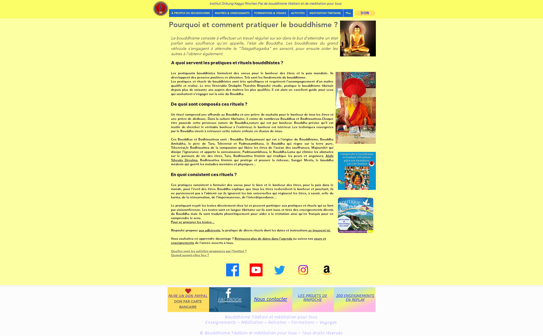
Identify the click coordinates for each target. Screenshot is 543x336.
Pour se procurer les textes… (193, 222)
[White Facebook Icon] (228, 293)
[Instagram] (303, 269)
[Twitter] (279, 269)
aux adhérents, (210, 230)
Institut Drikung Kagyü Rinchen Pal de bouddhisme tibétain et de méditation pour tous (275, 3)
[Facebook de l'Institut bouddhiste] (232, 269)
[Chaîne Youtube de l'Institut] (256, 269)
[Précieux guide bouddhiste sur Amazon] (326, 269)
